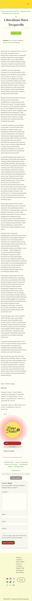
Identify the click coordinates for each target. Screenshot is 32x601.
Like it (5, 414)
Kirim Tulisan (20, 572)
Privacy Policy (20, 562)
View (6, 443)
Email (4, 521)
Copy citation (16, 478)
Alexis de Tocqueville (21, 462)
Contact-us (19, 559)
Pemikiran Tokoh (25, 11)
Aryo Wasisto (13, 40)
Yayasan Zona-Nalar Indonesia (10, 11)
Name (4, 514)
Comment (5, 492)
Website (4, 528)
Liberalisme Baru (18, 466)
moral (8, 242)
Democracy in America (11, 464)
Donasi (21, 580)
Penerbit (18, 568)
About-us (18, 557)
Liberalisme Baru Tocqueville (10, 13)
